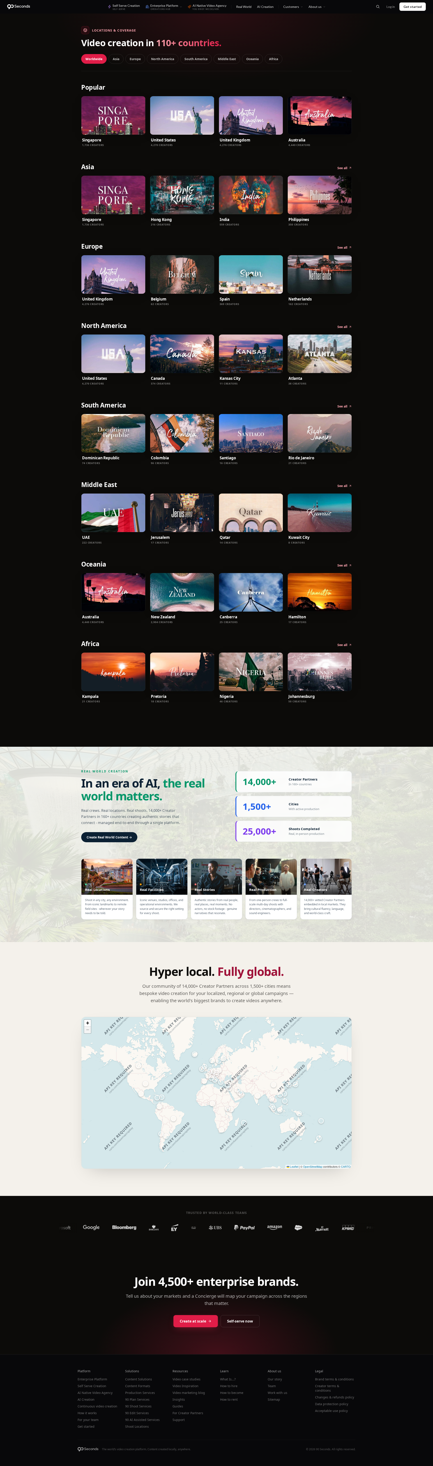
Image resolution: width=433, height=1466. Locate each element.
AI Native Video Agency (95, 1393)
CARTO (345, 1166)
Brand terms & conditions (334, 1379)
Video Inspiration (185, 1386)
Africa (273, 59)
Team (272, 1386)
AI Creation (265, 7)
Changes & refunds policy (334, 1397)
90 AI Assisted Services (142, 1420)
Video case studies (186, 1379)
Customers (291, 7)
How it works (87, 1413)
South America (195, 59)
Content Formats (137, 1386)
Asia (116, 59)
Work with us (277, 1393)
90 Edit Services (137, 1413)
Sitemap (274, 1399)
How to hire (228, 1386)
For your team (88, 1420)
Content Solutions (138, 1379)
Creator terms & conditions (327, 1388)
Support (179, 1420)
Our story (275, 1379)
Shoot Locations (137, 1426)
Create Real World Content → (109, 837)
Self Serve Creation (92, 1386)
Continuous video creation (97, 1406)
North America (162, 59)
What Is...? (228, 1379)
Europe (135, 59)
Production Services (140, 1393)
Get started (412, 7)
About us (315, 7)
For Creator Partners (188, 1413)
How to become (231, 1393)
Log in (391, 7)
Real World (243, 7)
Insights (179, 1399)
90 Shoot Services (138, 1406)
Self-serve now (240, 1321)
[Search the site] (378, 7)
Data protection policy (331, 1404)
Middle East (227, 59)
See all (342, 168)
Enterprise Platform (92, 1379)
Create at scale (193, 1321)
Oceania (252, 59)
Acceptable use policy (331, 1411)
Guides (178, 1406)
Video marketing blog (189, 1393)
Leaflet (293, 1166)
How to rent (229, 1399)
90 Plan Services (137, 1399)
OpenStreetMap (312, 1166)
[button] (292, 1126)
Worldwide (93, 59)
